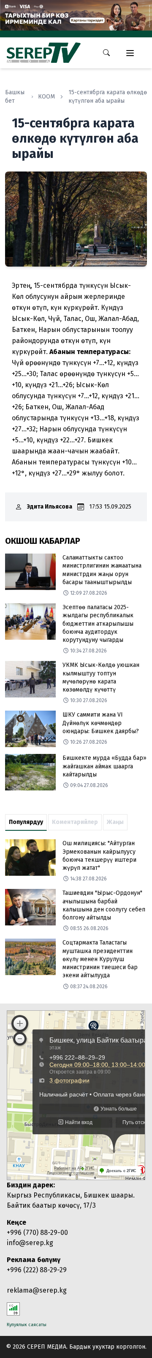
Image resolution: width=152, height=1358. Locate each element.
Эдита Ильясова (49, 506)
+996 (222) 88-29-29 (37, 1270)
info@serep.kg (30, 1243)
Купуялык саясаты (26, 1324)
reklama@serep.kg (37, 1290)
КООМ (46, 96)
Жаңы (115, 822)
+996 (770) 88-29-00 (37, 1233)
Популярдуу (26, 822)
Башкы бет (14, 96)
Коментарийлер (75, 822)
